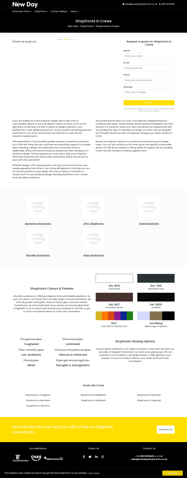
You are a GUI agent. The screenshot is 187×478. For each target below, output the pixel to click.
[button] (20, 41)
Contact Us (165, 429)
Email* (126, 62)
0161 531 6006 (168, 4)
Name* (127, 50)
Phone (126, 74)
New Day (25, 4)
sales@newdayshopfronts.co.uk (140, 4)
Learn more (93, 473)
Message (128, 86)
